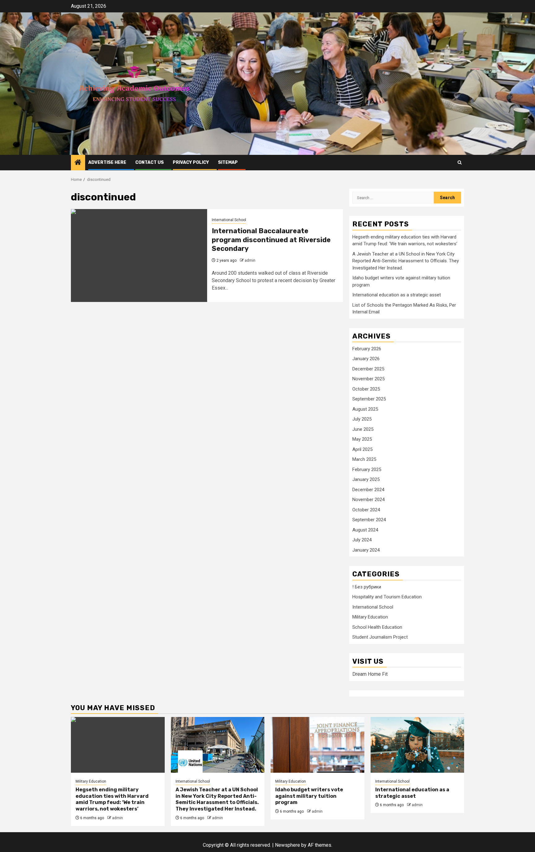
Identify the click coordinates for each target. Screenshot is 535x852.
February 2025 (366, 469)
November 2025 (368, 379)
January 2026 (366, 358)
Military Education (370, 617)
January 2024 (366, 550)
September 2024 (369, 519)
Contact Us (149, 162)
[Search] (459, 162)
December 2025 (368, 369)
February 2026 (366, 349)
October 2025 (366, 389)
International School (229, 220)
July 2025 (362, 419)
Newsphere (287, 845)
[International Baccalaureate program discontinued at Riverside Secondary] (139, 255)
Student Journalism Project (380, 637)
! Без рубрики (366, 587)
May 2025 (362, 439)
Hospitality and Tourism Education (387, 597)
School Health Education (377, 627)
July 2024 (362, 540)
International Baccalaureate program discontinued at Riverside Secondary (271, 240)
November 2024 (368, 499)
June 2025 (362, 429)
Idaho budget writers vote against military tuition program (309, 796)
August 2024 (365, 530)
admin (250, 260)
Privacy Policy (191, 162)
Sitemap (228, 162)
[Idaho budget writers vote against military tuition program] (317, 745)
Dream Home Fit (370, 674)
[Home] (78, 163)
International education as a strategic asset (396, 295)
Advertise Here (107, 162)
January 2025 (366, 479)
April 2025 (362, 449)
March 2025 (364, 459)
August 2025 (365, 409)
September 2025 (369, 399)
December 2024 (368, 489)
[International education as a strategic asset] (417, 745)
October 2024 (366, 510)
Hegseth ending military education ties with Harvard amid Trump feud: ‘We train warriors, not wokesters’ (112, 799)
